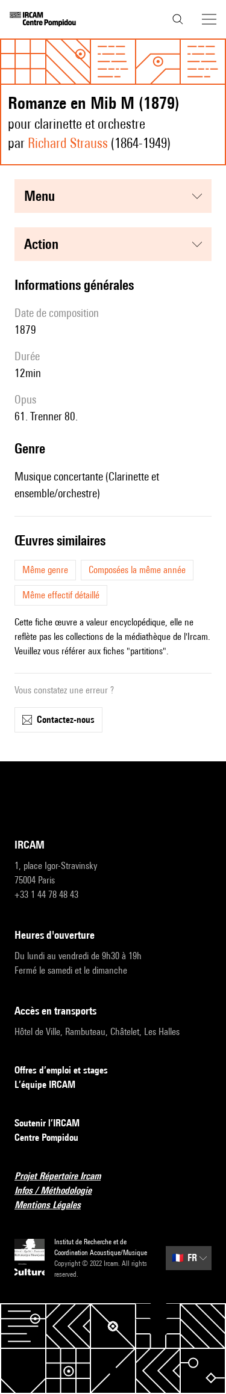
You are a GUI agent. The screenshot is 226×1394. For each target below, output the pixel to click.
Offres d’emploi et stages (61, 1070)
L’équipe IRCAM (44, 1084)
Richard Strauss (68, 143)
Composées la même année (137, 570)
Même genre (45, 570)
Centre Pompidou (46, 1137)
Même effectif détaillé (60, 595)
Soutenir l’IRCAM (47, 1123)
